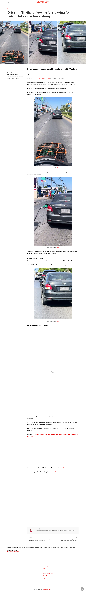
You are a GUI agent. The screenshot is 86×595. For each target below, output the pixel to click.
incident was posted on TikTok (42, 78)
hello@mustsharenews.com (13, 551)
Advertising (45, 566)
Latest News (10, 9)
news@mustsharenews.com (67, 468)
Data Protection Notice (48, 573)
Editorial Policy (46, 570)
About (44, 568)
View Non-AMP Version (47, 589)
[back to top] (82, 589)
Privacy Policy (46, 575)
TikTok (58, 167)
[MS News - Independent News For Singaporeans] (43, 2)
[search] (78, 2)
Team (44, 578)
